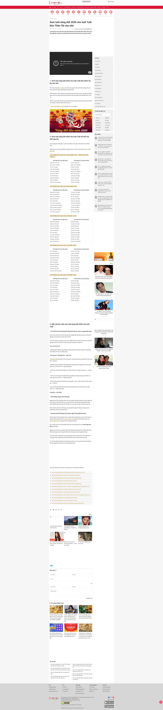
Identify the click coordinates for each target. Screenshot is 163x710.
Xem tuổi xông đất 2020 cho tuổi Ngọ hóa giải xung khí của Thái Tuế (66, 489)
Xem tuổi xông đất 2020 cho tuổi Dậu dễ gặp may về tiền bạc (64, 497)
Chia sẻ (110, 259)
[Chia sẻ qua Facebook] (51, 510)
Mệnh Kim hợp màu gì (80, 693)
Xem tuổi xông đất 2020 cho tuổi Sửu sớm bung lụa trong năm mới (66, 475)
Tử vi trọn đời (97, 103)
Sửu (57, 14)
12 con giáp (97, 94)
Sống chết (98, 130)
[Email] (59, 510)
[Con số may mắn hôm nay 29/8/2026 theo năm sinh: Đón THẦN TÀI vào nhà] (71, 627)
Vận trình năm (98, 70)
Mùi (89, 14)
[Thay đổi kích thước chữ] (72, 29)
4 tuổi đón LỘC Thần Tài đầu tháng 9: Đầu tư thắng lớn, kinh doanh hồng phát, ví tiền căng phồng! (105, 139)
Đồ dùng (107, 120)
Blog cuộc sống (93, 7)
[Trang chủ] (50, 7)
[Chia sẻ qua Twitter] (53, 510)
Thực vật (98, 118)
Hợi (110, 14)
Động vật (107, 118)
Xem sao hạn (97, 61)
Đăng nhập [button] (112, 1)
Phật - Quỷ (98, 125)
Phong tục (104, 7)
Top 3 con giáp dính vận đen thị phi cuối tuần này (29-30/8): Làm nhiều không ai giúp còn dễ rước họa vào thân (70, 618)
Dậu (100, 14)
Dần (63, 14)
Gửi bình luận (89, 598)
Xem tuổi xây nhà (98, 82)
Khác (108, 7)
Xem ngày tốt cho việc (53, 691)
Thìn (73, 14)
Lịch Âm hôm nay (52, 689)
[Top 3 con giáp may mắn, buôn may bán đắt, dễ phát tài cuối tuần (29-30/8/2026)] (85, 609)
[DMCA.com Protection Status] (65, 703)
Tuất (105, 14)
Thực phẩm (98, 127)
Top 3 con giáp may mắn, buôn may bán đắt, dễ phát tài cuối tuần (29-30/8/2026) (85, 616)
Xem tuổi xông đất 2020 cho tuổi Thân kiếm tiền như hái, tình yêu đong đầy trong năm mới (71, 494)
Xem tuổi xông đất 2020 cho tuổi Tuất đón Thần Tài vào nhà (64, 500)
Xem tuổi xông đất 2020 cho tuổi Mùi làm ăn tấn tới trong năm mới (66, 492)
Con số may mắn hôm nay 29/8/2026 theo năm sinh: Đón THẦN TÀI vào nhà (70, 635)
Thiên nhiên (98, 122)
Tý (52, 14)
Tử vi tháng (97, 67)
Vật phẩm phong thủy (80, 689)
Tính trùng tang (98, 88)
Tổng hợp (107, 130)
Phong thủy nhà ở (79, 691)
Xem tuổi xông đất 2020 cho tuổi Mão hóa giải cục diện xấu (64, 480)
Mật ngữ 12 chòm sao (93, 689)
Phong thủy (74, 7)
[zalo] (56, 510)
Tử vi (58, 7)
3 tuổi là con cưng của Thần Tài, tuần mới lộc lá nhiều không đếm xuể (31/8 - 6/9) (105, 184)
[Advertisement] (68, 43)
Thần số (99, 7)
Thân (95, 14)
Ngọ (84, 14)
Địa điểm (107, 127)
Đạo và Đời (87, 7)
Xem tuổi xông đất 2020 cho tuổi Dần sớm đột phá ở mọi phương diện (66, 478)
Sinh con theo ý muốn (99, 100)
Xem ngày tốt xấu (52, 687)
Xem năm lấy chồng (99, 73)
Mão (68, 14)
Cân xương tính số (98, 97)
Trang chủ (51, 18)
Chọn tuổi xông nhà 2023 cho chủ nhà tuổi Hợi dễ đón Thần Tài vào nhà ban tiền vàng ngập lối (82, 666)
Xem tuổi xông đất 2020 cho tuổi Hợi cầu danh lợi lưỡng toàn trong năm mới (68, 503)
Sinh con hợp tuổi (98, 76)
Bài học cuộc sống (106, 689)
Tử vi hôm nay (92, 687)
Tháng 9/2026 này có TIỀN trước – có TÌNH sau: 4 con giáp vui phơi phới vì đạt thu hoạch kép (105, 146)
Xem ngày (54, 7)
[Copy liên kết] (61, 510)
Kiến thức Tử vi (98, 91)
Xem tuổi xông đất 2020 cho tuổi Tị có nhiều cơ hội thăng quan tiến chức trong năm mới (70, 486)
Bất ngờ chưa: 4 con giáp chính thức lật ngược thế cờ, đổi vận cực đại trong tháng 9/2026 (105, 160)
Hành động (107, 122)
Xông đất (97, 64)
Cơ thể (97, 120)
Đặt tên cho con (98, 85)
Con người (107, 125)
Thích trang (99, 259)
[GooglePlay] (109, 703)
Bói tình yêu (91, 691)
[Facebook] (109, 697)
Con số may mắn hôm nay (100, 106)
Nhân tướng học (80, 7)
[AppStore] (109, 707)
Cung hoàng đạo (67, 7)
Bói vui (61, 7)
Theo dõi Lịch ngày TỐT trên (80, 29)
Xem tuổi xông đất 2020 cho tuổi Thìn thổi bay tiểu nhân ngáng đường (66, 483)
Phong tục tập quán (106, 687)
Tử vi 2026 (64, 687)
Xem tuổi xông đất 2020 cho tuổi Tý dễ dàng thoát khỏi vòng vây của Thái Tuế (68, 472)
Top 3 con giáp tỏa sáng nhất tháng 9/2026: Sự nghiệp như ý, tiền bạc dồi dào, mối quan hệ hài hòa (105, 153)
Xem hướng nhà (79, 687)
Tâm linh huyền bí (106, 691)
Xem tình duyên (98, 79)
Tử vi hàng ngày (65, 689)
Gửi (91, 583)
